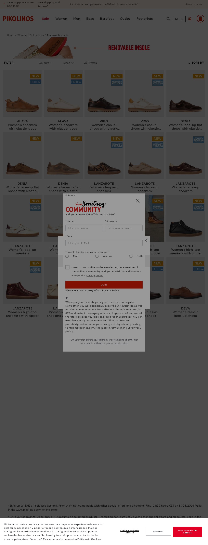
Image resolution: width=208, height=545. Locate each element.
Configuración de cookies (129, 531)
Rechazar (158, 531)
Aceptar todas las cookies (187, 531)
